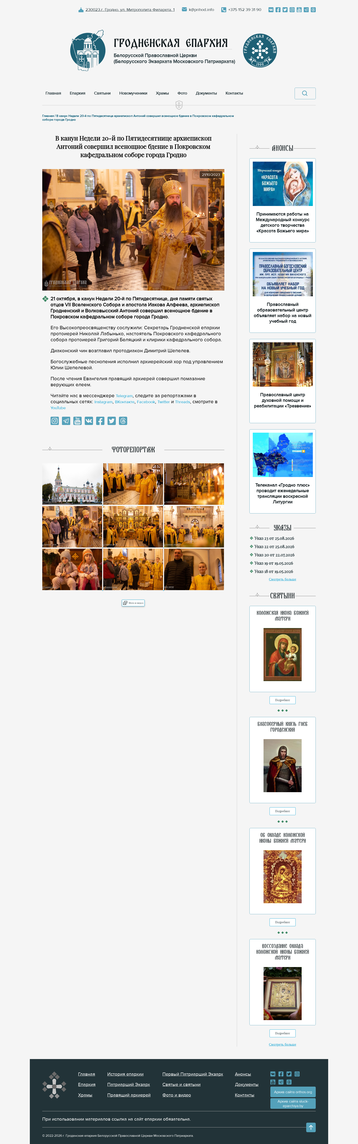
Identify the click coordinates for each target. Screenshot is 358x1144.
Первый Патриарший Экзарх (192, 1074)
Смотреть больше (282, 579)
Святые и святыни (181, 1084)
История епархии (125, 1074)
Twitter (163, 401)
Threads (182, 401)
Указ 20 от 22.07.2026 (274, 554)
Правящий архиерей (129, 1095)
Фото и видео (136, 602)
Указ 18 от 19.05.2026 (274, 571)
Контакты (244, 1095)
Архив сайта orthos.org (293, 1092)
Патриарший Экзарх (128, 1084)
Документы (247, 1084)
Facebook (146, 401)
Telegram (124, 395)
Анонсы (243, 1074)
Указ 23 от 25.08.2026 (274, 538)
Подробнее (282, 700)
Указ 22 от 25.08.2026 (274, 546)
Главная (86, 1074)
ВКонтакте (124, 401)
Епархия (87, 1084)
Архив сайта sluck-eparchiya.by (293, 1103)
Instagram (103, 401)
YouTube (58, 408)
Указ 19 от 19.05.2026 (274, 563)
